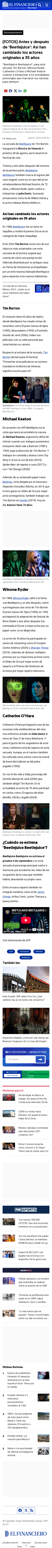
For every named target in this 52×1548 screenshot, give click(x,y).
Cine (11, 951)
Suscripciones (41, 1543)
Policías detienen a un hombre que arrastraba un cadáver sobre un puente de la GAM (33, 1282)
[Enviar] (40, 1059)
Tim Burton (24, 951)
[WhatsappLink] (26, 1074)
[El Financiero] (19, 5)
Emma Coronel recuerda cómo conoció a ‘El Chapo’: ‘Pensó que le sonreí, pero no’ (33, 1147)
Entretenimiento (13, 32)
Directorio (26, 1543)
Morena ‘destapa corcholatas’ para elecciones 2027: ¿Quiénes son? (33, 1131)
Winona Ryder (21, 598)
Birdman (7, 481)
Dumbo (24, 500)
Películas (39, 951)
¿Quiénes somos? (10, 1543)
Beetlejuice (26, 958)
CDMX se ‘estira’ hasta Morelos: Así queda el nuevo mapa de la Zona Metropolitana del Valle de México (32, 1119)
